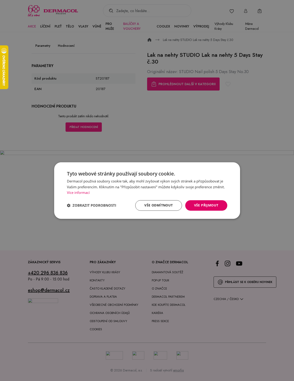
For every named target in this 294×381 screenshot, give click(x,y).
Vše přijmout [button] (206, 205)
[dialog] (147, 190)
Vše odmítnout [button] (158, 205)
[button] (91, 205)
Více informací (78, 192)
